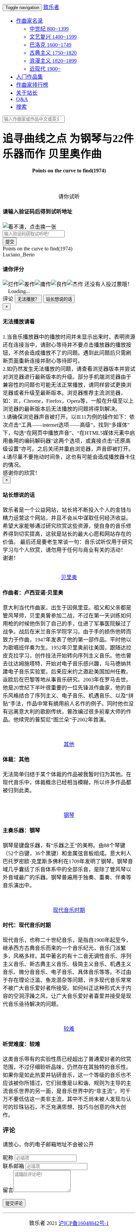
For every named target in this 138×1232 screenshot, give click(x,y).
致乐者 (51, 7)
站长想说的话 (59, 299)
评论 (8, 299)
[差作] (27, 284)
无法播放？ (28, 299)
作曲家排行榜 (32, 85)
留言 (8, 1190)
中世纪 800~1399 (49, 29)
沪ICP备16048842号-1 (84, 1223)
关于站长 (27, 93)
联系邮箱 (13, 1166)
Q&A (22, 99)
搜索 (21, 107)
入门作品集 (29, 77)
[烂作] (11, 284)
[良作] (59, 284)
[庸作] (43, 284)
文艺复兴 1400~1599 (53, 37)
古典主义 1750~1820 (53, 53)
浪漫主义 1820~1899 (53, 61)
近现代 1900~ (45, 69)
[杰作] (75, 284)
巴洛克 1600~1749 (50, 45)
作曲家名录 (29, 21)
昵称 (8, 1158)
